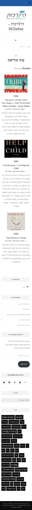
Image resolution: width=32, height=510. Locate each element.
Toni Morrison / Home (16, 237)
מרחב (19, 460)
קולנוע (3, 488)
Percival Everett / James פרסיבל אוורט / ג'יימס (18, 314)
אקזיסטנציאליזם (6, 426)
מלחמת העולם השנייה (6, 460)
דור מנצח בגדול (26, 309)
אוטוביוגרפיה (4, 421)
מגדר (16, 455)
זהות (27, 445)
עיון (11, 483)
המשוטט (22, 445)
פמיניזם (23, 484)
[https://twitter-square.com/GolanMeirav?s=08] (20, 382)
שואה (19, 488)
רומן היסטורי (11, 489)
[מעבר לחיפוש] (30, 3)
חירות (8, 450)
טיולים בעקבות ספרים (7, 455)
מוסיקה (21, 455)
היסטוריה (17, 445)
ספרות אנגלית (21, 469)
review (19, 417)
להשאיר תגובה (8, 109)
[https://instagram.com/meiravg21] (14, 382)
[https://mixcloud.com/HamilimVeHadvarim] (25, 382)
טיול (17, 450)
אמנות (21, 422)
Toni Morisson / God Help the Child (16, 167)
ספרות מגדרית (16, 474)
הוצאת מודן (14, 441)
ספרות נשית (20, 479)
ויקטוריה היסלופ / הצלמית (23, 325)
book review (8, 417)
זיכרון (3, 450)
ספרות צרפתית (5, 484)
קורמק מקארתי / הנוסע (24, 304)
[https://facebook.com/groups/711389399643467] (9, 382)
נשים (23, 460)
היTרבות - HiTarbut (14, 503)
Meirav (23, 109)
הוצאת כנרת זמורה (5, 441)
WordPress (13, 507)
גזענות (19, 431)
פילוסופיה (17, 484)
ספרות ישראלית (6, 474)
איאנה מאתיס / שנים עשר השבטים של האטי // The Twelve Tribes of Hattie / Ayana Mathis (16, 103)
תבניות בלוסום (9, 505)
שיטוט (23, 488)
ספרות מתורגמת (8, 479)
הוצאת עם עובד (7, 446)
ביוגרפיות (24, 426)
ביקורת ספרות (9, 431)
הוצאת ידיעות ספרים (18, 436)
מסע (14, 460)
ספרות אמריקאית (7, 470)
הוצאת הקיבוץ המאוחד (6, 436)
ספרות (16, 96)
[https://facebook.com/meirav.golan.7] (4, 382)
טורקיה (12, 450)
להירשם (24, 364)
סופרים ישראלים (5, 464)
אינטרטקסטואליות (13, 422)
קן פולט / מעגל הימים (24, 320)
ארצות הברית (16, 426)
